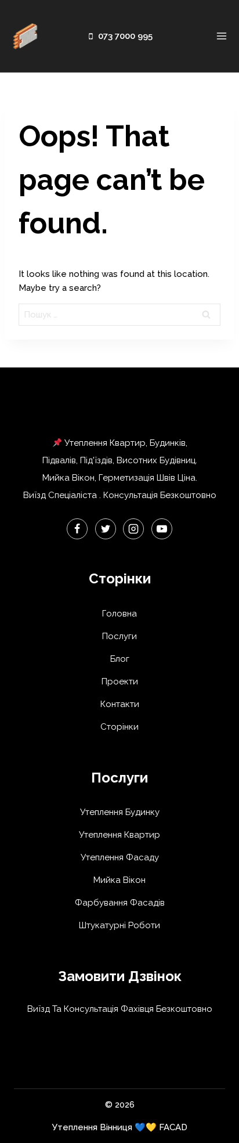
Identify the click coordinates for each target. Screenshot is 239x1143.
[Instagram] (133, 528)
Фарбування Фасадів (120, 902)
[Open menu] (221, 36)
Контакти (119, 704)
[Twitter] (105, 528)
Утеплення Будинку (120, 812)
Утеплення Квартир (119, 835)
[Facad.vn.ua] (25, 36)
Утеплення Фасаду (120, 857)
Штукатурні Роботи (119, 925)
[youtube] (161, 528)
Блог (119, 659)
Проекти (120, 681)
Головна (119, 613)
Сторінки (119, 727)
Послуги (119, 636)
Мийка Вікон (119, 880)
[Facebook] (77, 528)
